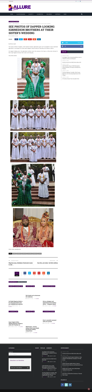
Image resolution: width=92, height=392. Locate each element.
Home (11, 14)
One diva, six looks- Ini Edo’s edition (47, 263)
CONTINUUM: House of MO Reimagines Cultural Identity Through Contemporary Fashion (49, 367)
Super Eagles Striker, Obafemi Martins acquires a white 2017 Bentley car (16, 323)
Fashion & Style (28, 286)
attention (19, 253)
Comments (49, 348)
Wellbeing (49, 14)
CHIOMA (37, 298)
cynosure (29, 253)
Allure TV (31, 14)
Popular (42, 348)
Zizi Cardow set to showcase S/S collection (33, 296)
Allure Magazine (21, 14)
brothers (24, 253)
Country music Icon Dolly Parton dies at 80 (17, 17)
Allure (14, 253)
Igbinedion (35, 253)
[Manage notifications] (89, 389)
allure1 (10, 306)
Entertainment (28, 311)
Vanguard (11, 1)
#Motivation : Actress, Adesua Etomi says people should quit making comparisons (32, 328)
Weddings (16, 21)
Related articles (13, 281)
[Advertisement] (72, 29)
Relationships (52, 311)
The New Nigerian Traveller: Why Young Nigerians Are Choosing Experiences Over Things (49, 374)
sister (40, 253)
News (65, 14)
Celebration (40, 14)
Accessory (11, 286)
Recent (37, 348)
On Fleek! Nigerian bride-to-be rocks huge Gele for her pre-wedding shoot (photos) (16, 303)
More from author (22, 281)
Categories (11, 352)
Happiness (57, 14)
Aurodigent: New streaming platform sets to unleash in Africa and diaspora (24, 16)
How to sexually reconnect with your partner (49, 320)
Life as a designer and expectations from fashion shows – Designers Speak (49, 303)
